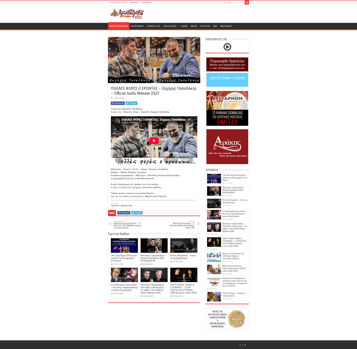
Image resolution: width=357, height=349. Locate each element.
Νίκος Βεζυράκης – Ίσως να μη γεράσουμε (183, 256)
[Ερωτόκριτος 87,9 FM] (127, 13)
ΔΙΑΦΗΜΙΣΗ (134, 2)
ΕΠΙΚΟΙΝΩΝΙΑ (146, 2)
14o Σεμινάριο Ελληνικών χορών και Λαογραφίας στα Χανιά (124, 258)
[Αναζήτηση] (247, 2)
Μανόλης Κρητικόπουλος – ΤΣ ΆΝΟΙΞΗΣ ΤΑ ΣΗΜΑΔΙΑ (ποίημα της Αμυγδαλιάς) (127, 224)
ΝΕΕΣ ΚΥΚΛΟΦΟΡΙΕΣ (118, 26)
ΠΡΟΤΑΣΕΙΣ (205, 26)
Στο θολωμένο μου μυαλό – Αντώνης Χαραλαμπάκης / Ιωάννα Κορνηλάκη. (124, 287)
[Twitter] (230, 2)
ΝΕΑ (215, 26)
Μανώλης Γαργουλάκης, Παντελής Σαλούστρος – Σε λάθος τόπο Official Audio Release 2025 (153, 288)
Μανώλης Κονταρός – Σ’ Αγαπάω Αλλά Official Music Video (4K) (182, 224)
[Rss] (225, 2)
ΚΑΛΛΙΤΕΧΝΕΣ (169, 26)
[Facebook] (227, 2)
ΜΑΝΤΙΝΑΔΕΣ (226, 26)
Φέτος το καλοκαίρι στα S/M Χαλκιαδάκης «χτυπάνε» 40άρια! (233, 256)
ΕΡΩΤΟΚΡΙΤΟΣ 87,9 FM (118, 2)
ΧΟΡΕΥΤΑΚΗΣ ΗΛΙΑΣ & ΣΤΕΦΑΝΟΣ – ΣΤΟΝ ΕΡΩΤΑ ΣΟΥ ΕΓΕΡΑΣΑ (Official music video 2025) (183, 288)
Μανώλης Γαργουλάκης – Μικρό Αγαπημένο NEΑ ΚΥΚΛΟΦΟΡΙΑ (153, 258)
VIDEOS (184, 26)
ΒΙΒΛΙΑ (194, 26)
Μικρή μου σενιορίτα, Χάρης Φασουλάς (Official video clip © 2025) (233, 268)
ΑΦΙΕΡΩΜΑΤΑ (137, 26)
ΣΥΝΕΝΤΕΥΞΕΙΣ (153, 26)
